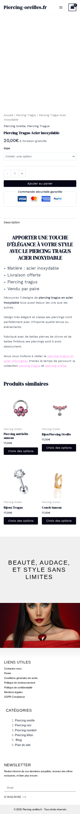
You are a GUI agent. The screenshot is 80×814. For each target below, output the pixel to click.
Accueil (8, 115)
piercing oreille (55, 366)
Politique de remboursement (19, 682)
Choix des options (20, 451)
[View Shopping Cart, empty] (72, 7)
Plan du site (23, 745)
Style (7, 148)
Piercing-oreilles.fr (25, 7)
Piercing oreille (25, 720)
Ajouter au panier (40, 183)
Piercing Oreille (14, 126)
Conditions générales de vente (21, 678)
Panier (7, 673)
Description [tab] (12, 222)
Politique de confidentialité (18, 687)
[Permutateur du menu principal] (61, 7)
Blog (19, 740)
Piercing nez (23, 725)
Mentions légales (13, 692)
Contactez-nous (13, 668)
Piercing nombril (25, 730)
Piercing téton (24, 735)
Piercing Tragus (26, 115)
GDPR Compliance (14, 696)
